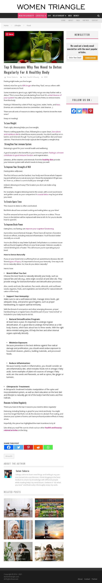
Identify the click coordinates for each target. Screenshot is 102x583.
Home (63, 20)
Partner (86, 20)
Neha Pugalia (51, 515)
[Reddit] (38, 447)
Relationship (58, 15)
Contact (95, 20)
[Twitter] (18, 447)
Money (76, 15)
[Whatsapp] (48, 447)
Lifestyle (40, 15)
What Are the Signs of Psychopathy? (19, 509)
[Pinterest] (28, 447)
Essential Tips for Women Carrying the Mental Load (50, 553)
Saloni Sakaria (12, 77)
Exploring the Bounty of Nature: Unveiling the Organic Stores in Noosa (50, 508)
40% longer (26, 85)
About (71, 20)
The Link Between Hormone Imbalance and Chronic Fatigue (19, 551)
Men (70, 15)
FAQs (78, 20)
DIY (49, 15)
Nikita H (51, 559)
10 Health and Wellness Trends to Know (50, 531)
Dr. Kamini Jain (19, 559)
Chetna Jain (19, 537)
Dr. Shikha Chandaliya (20, 515)
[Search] (98, 15)
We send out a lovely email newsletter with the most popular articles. (82, 49)
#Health (9, 456)
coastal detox (43, 194)
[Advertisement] (82, 79)
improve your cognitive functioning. (40, 228)
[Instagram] (85, 111)
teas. (58, 104)
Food (24, 77)
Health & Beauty (26, 15)
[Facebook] (8, 447)
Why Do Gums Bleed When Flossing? (19, 531)
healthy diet (47, 159)
